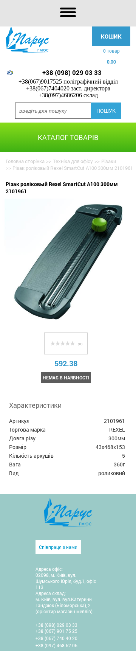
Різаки (108, 161)
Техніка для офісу (73, 161)
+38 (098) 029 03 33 (72, 72)
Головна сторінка (25, 161)
